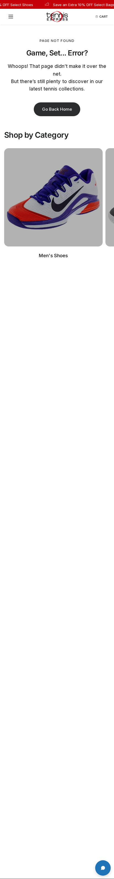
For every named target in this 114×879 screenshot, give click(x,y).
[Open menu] (12, 16)
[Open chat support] (103, 868)
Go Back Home (57, 109)
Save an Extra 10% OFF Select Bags (80, 4)
